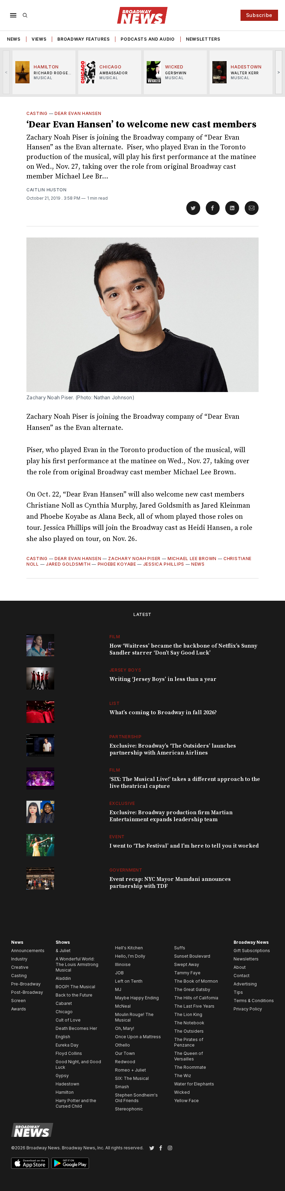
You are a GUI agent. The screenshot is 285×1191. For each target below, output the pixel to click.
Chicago (64, 1011)
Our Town (125, 1053)
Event (117, 836)
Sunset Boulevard (192, 956)
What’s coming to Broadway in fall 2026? (163, 712)
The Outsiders (189, 1031)
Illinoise (123, 964)
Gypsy (62, 1075)
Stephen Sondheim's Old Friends (136, 1097)
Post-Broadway (27, 992)
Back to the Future (74, 995)
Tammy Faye (187, 972)
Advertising (245, 983)
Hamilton (65, 1092)
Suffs (179, 947)
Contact (242, 975)
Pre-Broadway (26, 983)
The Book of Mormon (196, 981)
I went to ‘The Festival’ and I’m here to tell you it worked (184, 845)
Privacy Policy (248, 1008)
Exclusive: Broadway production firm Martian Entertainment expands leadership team (171, 816)
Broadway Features (83, 39)
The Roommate (190, 1067)
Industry (19, 958)
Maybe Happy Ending (137, 997)
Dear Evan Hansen (78, 113)
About (240, 967)
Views (39, 39)
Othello (122, 1045)
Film (114, 636)
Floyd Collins (69, 1053)
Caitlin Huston (46, 189)
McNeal (123, 1006)
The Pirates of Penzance (188, 1042)
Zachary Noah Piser (134, 558)
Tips (238, 992)
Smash (122, 1086)
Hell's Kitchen (129, 947)
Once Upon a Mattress (138, 1036)
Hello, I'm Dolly (130, 956)
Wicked (182, 1092)
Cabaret (64, 1003)
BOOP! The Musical (75, 986)
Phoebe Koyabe (117, 564)
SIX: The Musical (132, 1078)
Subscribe (259, 15)
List (114, 703)
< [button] (6, 72)
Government (125, 870)
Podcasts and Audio (148, 39)
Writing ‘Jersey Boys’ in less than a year (163, 679)
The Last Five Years (194, 1006)
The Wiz (182, 1075)
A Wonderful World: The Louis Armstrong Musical (77, 964)
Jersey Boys (125, 670)
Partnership (125, 736)
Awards (18, 1008)
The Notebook (189, 1022)
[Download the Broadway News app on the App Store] (30, 1163)
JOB (119, 972)
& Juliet (63, 950)
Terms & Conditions (254, 1000)
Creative (19, 967)
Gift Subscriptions (252, 950)
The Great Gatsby (192, 989)
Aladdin (63, 978)
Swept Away (186, 964)
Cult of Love (68, 1020)
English (63, 1036)
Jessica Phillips (163, 564)
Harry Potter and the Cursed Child (76, 1103)
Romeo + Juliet (130, 1070)
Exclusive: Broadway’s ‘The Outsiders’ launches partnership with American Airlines (172, 749)
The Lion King (188, 1014)
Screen (18, 1000)
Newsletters (203, 39)
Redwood (125, 1061)
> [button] (278, 72)
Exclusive (122, 803)
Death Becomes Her (76, 1028)
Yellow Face (186, 1100)
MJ (118, 989)
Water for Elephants (194, 1083)
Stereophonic (129, 1108)
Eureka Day (67, 1045)
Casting (37, 113)
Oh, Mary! (124, 1028)
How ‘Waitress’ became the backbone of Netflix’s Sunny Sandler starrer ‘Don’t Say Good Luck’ (183, 649)
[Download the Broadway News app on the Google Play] (70, 1163)
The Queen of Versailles (188, 1056)
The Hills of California (196, 997)
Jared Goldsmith (68, 564)
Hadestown (67, 1083)
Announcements (27, 950)
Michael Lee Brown (192, 558)
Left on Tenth (128, 981)
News (14, 39)
